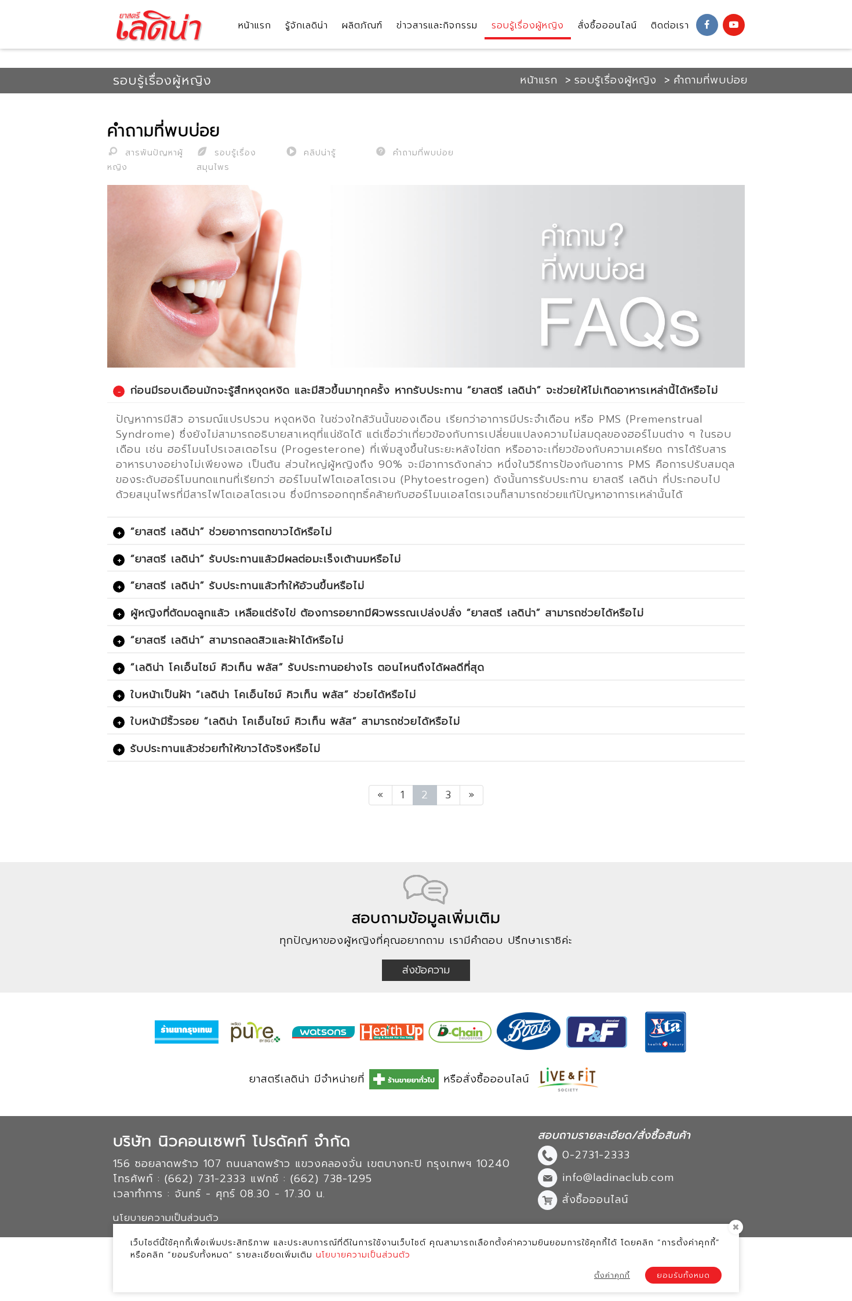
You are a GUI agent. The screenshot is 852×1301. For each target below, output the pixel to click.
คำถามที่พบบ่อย (421, 153)
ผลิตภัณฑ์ (362, 25)
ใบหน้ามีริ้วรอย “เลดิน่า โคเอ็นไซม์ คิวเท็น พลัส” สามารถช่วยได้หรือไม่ (295, 721)
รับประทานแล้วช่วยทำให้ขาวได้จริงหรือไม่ (225, 748)
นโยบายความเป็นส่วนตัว (363, 1255)
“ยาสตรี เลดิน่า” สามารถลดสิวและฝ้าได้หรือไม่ (237, 640)
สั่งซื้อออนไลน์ (607, 25)
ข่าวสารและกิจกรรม (437, 25)
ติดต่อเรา (670, 25)
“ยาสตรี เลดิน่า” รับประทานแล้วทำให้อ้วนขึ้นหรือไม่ (247, 585)
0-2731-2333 (596, 1155)
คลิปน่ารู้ (318, 153)
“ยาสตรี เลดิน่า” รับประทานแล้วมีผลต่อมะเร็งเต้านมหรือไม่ (265, 559)
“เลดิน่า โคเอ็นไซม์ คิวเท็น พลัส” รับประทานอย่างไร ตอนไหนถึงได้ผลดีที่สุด (307, 667)
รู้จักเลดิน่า (306, 25)
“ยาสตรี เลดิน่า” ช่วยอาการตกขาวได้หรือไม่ (231, 532)
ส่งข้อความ (426, 970)
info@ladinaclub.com (618, 1177)
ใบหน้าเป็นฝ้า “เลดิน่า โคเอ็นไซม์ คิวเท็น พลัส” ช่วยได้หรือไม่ (273, 694)
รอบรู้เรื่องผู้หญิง (527, 25)
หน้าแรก (254, 25)
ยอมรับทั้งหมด (683, 1275)
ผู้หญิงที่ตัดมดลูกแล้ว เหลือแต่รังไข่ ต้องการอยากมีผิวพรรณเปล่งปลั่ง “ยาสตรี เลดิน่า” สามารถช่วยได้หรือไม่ (387, 613)
